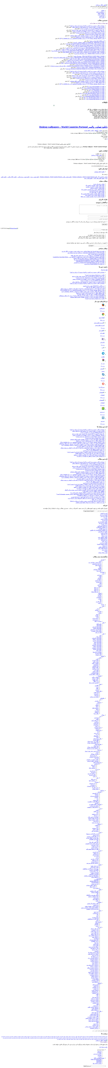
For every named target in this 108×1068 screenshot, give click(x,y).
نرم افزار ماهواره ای (94, 973)
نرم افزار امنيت (95, 847)
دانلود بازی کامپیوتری (49, 1037)
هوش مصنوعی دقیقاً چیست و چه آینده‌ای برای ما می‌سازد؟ (90, 32)
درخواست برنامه (100, 12)
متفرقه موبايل (98, 744)
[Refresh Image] (14, 228)
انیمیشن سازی (95, 990)
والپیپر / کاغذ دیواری (89, 130)
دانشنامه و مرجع (95, 796)
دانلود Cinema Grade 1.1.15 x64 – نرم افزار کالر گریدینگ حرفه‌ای (88, 258)
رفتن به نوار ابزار (103, 1047)
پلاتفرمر (100, 578)
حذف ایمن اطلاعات (94, 839)
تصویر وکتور (96, 661)
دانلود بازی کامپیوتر (102, 531)
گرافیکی (96, 712)
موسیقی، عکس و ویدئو (93, 761)
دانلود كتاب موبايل (97, 649)
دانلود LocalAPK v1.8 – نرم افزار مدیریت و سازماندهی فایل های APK (87, 255)
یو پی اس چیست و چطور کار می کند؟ (95, 287)
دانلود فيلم (99, 625)
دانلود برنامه (91, 1039)
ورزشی (100, 603)
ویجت (94, 776)
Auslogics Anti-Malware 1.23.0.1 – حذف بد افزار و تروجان (90, 67)
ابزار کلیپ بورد (95, 933)
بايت (100, 635)
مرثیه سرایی (95, 619)
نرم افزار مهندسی (94, 975)
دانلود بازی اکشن (27, 1036)
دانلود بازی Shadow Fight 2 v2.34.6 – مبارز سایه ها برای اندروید (89, 53)
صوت (103, 605)
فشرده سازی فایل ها (93, 952)
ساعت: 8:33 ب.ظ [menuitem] (97, 1063)
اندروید (97, 769)
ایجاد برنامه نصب (94, 867)
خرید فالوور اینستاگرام (101, 527)
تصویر (100, 130)
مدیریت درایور (95, 955)
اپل (98, 731)
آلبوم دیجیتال (95, 984)
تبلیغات (102, 10)
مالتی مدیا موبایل (97, 738)
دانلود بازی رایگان (78, 1037)
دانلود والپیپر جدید (88, 178)
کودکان (100, 593)
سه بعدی (96, 695)
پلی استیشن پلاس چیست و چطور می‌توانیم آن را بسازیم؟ (90, 456)
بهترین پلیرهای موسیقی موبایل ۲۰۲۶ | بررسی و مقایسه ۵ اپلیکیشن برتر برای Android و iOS (82, 38)
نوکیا (97, 737)
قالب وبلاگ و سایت (91, 885)
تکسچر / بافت (95, 663)
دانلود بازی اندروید (103, 523)
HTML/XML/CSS (94, 881)
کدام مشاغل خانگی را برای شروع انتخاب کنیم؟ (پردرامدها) (90, 37)
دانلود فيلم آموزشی (97, 626)
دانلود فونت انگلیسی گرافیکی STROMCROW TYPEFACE (90, 261)
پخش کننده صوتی (94, 1014)
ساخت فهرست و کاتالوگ (92, 895)
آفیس (97, 810)
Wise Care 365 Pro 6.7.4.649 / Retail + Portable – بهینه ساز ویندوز (88, 56)
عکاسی (100, 568)
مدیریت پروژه (95, 822)
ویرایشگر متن (95, 982)
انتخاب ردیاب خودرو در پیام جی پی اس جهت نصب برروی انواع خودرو (87, 497)
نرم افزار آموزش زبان (93, 958)
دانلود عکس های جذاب (98, 178)
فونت (100, 684)
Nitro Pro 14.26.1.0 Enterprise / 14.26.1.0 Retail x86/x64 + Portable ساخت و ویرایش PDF (82, 63)
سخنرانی (99, 611)
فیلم (103, 622)
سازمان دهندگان (95, 754)
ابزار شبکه (96, 853)
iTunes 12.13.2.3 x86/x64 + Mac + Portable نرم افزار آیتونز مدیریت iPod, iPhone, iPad (83, 52)
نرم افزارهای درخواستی (93, 807)
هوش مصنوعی (95, 980)
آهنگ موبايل (96, 740)
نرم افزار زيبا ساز (94, 966)
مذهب (97, 900)
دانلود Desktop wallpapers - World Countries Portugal (85, 177)
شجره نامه (96, 898)
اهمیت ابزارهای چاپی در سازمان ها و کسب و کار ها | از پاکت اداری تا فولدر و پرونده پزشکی (82, 288)
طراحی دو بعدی (95, 998)
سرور (97, 857)
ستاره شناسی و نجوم (93, 896)
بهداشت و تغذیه (95, 892)
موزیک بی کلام (98, 621)
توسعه (97, 705)
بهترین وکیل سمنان (102, 552)
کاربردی (97, 710)
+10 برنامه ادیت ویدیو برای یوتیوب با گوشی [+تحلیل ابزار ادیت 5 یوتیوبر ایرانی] (85, 452)
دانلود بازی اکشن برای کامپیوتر (18, 1036)
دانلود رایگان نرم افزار (96, 155)
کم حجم (100, 585)
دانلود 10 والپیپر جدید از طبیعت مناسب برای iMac (92, 196)
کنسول (100, 586)
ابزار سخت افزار (95, 931)
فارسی (97, 689)
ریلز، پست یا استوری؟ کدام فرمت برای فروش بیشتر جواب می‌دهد (88, 30)
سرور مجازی (104, 524)
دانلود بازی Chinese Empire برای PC (95, 89)
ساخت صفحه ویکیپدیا (102, 544)
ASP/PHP (96, 880)
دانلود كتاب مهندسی (97, 647)
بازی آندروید (73, 1036)
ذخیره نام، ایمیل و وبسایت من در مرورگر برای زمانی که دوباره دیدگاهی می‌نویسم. (86, 221)
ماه (104, 269)
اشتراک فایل (96, 854)
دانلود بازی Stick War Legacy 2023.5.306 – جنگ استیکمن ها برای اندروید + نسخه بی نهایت (83, 49)
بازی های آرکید (95, 720)
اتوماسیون (96, 938)
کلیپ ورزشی (98, 632)
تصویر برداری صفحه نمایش (92, 1018)
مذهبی (100, 612)
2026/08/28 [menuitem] (99, 1060)
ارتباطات (99, 824)
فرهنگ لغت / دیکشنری (93, 801)
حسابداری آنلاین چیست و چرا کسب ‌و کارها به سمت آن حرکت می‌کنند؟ (87, 25)
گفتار (97, 1022)
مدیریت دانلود (95, 860)
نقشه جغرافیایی (95, 673)
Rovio (97, 729)
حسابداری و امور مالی (93, 817)
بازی (91, 23)
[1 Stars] (105, 133)
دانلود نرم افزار (75, 1039)
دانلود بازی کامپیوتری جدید (41, 1037)
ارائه (97, 812)
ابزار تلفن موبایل (95, 928)
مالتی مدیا (99, 571)
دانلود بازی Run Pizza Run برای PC (95, 94)
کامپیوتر (97, 803)
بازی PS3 (96, 587)
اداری (100, 561)
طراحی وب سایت (94, 696)
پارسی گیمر (104, 541)
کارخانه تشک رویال (102, 548)
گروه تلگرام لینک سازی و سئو (97, 41)
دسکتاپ (100, 902)
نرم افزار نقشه (95, 976)
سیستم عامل (98, 565)
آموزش (102, 559)
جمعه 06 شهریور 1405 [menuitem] (99, 1058)
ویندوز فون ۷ (95, 787)
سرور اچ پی (104, 545)
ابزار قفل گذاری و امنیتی (93, 836)
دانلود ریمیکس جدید (102, 537)
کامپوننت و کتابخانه (94, 874)
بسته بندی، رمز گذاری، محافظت (91, 868)
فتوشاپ (100, 675)
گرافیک (96, 130)
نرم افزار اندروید (92, 773)
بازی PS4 (96, 589)
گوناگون (100, 594)
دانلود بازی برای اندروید (9, 1036)
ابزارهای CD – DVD (94, 935)
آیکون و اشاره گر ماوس (93, 903)
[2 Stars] (101, 133)
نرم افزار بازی (95, 962)
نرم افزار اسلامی (94, 961)
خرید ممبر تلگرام (103, 528)
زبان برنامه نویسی (94, 871)
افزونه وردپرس (103, 514)
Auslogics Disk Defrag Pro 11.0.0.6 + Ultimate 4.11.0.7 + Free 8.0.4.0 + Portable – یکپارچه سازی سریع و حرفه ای (77, 66)
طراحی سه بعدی (94, 1000)
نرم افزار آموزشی (94, 959)
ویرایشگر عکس (95, 1009)
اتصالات (97, 825)
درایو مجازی (96, 913)
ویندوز (97, 926)
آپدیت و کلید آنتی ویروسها (92, 833)
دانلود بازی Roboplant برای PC (96, 90)
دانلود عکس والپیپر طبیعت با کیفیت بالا (95, 185)
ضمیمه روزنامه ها (97, 652)
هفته (106, 269)
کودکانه (97, 610)
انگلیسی (97, 685)
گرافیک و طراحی (97, 569)
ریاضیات (96, 797)
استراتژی (99, 575)
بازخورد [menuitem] (100, 1056)
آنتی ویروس (96, 835)
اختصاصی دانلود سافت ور (95, 804)
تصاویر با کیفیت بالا (102, 177)
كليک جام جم (98, 653)
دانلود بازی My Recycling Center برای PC (94, 97)
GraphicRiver (91, 1036)
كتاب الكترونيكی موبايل (93, 747)
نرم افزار (99, 23)
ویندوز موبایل (95, 789)
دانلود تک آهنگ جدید (102, 538)
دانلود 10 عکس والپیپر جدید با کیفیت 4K (94, 195)
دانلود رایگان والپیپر (12, 177)
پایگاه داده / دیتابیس (94, 870)
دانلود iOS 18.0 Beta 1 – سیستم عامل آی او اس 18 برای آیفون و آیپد (88, 45)
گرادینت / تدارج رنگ (94, 682)
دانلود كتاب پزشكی (97, 639)
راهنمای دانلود (101, 13)
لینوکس (97, 923)
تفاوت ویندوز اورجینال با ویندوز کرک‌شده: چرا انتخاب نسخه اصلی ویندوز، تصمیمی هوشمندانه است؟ (80, 494)
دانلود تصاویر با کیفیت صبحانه (97, 188)
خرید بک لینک (104, 534)
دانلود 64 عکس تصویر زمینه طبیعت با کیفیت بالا (92, 189)
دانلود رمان (99, 636)
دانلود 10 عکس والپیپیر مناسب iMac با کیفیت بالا (92, 193)
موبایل (103, 23)
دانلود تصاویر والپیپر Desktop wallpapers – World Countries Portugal (73, 127)
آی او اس (96, 763)
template (103, 1036)
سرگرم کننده (98, 580)
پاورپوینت (96, 694)
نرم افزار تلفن (95, 963)
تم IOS (94, 766)
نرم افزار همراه (95, 977)
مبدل (97, 920)
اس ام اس (96, 745)
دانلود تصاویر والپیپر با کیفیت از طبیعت (95, 186)
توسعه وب (99, 878)
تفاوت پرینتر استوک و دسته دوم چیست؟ (94, 34)
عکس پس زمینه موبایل (93, 741)
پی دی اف (96, 815)
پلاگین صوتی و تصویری (93, 1016)
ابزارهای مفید (95, 937)
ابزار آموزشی (95, 793)
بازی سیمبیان (92, 783)
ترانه (100, 607)
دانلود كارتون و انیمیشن (96, 629)
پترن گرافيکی (95, 993)
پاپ (98, 608)
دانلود (64, 1036)
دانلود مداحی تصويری (96, 631)
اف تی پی (96, 856)
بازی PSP (96, 590)
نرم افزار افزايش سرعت (92, 863)
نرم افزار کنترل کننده (93, 972)
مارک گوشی (99, 730)
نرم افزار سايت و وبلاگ (93, 968)
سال (102, 269)
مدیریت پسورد (95, 846)
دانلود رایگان (87, 1039)
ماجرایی (100, 596)
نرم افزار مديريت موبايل (93, 748)
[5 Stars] (88, 133)
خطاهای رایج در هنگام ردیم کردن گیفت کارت (93, 491)
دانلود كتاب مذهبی (97, 646)
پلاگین (97, 994)
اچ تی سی (96, 733)
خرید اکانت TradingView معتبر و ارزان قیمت (93, 286)
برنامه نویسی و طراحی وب (95, 562)
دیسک (97, 706)
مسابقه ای (99, 597)
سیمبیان (97, 782)
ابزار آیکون (96, 986)
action (88, 1036)
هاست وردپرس (103, 542)
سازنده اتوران (95, 917)
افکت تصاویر (79, 1036)
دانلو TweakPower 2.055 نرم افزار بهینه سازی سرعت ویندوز (90, 64)
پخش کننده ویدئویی (94, 1015)
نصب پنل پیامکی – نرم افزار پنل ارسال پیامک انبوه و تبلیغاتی (90, 502)
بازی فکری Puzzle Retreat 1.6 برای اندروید (94, 264)
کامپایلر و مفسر (95, 873)
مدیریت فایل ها (95, 956)
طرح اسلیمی (95, 666)
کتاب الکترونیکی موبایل (93, 743)
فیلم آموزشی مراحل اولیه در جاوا (96, 254)
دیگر (97, 840)
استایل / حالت (95, 677)
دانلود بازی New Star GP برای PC (96, 92)
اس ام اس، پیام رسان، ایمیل (92, 751)
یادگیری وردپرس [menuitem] (97, 1053)
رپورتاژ (102, 604)
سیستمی (96, 951)
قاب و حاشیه (95, 668)
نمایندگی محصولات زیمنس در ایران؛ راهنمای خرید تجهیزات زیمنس (88, 31)
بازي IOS (93, 765)
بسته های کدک (95, 1012)
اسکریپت (102, 572)
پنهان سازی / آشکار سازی (92, 838)
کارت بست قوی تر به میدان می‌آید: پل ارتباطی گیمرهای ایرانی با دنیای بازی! (86, 498)
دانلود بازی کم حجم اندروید (15, 1037)
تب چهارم (94, 23)
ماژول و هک (93, 886)
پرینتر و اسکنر (95, 814)
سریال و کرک (95, 949)
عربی (97, 687)
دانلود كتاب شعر (98, 642)
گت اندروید (104, 520)
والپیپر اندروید (92, 775)
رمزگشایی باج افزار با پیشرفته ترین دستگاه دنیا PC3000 (91, 495)
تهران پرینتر (104, 549)
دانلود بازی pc (45, 1036)
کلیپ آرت (96, 670)
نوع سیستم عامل (97, 762)
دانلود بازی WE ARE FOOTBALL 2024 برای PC (92, 93)
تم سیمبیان (93, 784)
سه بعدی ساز (95, 997)
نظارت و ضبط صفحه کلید (92, 849)
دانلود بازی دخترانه (94, 1037)
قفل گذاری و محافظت (93, 919)
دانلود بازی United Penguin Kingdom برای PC (93, 88)
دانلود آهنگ (99, 624)
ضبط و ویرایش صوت (93, 1019)
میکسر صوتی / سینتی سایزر (92, 1026)
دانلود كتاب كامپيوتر (97, 645)
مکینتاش (102, 698)
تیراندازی (99, 579)
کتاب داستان (98, 654)
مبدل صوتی (96, 1023)
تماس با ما (101, 17)
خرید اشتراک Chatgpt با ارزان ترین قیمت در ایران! (92, 28)
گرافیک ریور (59, 1039)
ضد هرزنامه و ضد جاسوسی (92, 843)
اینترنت (100, 850)
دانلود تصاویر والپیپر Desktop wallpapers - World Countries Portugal (56, 177)
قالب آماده (99, 691)
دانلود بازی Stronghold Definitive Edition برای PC (92, 96)
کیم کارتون (101, 16)
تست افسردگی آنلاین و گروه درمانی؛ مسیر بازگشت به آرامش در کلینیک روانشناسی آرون (82, 291)
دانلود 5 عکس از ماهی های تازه (96, 192)
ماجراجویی (96, 723)
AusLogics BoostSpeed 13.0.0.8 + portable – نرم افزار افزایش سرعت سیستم (85, 60)
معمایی (100, 598)
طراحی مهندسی (95, 1001)
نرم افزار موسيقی (94, 1028)
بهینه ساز (96, 942)
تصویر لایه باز (95, 660)
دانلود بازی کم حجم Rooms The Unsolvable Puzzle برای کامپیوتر (89, 262)
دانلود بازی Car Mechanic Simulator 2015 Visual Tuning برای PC (89, 259)
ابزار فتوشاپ (95, 987)
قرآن (97, 617)
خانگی (100, 889)
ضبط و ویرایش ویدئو (94, 1021)
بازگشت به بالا (104, 1042)
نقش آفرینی (99, 601)
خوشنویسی (96, 664)
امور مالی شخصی (94, 891)
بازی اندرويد (93, 770)
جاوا (98, 777)
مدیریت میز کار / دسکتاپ (92, 909)
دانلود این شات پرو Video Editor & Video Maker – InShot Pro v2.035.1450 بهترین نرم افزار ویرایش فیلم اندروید (78, 50)
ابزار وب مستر (95, 884)
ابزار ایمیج (96, 912)
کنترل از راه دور (95, 859)
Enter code (104, 229)
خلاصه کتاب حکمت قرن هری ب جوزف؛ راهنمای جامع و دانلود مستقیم (87, 35)
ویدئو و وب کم (95, 831)
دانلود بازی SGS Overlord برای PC (95, 86)
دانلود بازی (61, 1036)
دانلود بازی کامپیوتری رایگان (32, 1037)
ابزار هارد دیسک (95, 934)
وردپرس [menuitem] (99, 1051)
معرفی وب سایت (94, 805)
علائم (97, 688)
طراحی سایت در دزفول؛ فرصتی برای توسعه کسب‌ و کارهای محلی (88, 27)
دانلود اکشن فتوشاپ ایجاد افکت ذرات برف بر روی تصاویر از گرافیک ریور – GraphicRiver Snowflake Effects (78, 257)
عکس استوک (95, 667)
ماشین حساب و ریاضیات (93, 759)
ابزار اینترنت (96, 852)
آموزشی (99, 791)
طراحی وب (96, 888)
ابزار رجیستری (95, 930)
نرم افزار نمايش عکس (93, 1007)
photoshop (100, 1036)
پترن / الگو (96, 681)
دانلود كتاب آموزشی (97, 638)
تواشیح (97, 615)
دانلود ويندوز (96, 945)
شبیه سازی (99, 582)
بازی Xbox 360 (95, 591)
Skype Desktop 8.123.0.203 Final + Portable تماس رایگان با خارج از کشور (86, 59)
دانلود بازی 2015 (56, 1036)
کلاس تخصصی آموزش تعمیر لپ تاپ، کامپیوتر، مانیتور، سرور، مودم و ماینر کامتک (84, 490)
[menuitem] (52, 1049)
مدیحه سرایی (95, 618)
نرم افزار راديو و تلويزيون (92, 965)
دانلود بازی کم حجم (24, 1037)
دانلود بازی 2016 (50, 1036)
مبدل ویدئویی (95, 1025)
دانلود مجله (99, 650)
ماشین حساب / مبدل (93, 819)
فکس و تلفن (96, 829)
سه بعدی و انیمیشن (97, 564)
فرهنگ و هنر (96, 899)
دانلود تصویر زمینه (34, 177)
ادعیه (97, 614)
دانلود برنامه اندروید (102, 521)
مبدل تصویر (96, 1005)
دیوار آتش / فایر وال (94, 842)
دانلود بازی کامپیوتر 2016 (58, 1037)
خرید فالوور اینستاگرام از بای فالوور (98, 530)
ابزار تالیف (96, 811)
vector (106, 1036)
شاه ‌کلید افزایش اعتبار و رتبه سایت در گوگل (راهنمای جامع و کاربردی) (87, 492)
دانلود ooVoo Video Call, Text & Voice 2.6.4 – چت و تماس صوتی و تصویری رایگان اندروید (83, 251)
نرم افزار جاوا (92, 780)
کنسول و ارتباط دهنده (93, 954)
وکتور (62, 1039)
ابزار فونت (96, 989)
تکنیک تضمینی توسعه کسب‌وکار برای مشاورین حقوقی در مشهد (89, 454)
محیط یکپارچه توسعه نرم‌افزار (91, 875)
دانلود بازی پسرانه (72, 1037)
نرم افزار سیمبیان (91, 786)
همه (106, 23)
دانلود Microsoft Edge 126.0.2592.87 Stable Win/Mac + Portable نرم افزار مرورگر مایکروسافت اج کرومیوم (78, 57)
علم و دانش (96, 800)
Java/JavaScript (95, 882)
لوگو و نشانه (96, 671)
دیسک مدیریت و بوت (94, 947)
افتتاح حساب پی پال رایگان (97, 499)
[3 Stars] (96, 133)
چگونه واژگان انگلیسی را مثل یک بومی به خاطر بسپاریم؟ (90, 294)
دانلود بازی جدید (100, 1037)
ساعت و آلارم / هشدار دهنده (92, 906)
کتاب (103, 633)
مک (101, 600)
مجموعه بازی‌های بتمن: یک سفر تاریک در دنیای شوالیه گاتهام (89, 453)
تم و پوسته (96, 905)
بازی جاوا (93, 779)
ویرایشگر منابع (95, 877)
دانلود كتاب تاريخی (97, 640)
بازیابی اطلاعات (95, 941)
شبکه (100, 566)
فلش (100, 583)
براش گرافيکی (95, 991)
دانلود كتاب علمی (97, 643)
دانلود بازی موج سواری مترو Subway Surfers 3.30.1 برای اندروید (89, 46)
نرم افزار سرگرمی (94, 969)
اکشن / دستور (95, 678)
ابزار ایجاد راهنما (95, 866)
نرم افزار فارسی (94, 970)
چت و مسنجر (95, 828)
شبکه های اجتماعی (94, 757)
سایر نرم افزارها (95, 948)
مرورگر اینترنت (95, 861)
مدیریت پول (93, 755)
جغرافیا (97, 794)
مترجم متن (96, 821)
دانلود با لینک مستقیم (99, 171)
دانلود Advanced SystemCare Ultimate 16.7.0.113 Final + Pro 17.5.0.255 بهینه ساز (85, 43)
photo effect (96, 1036)
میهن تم (105, 517)
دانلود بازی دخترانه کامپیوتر (86, 1037)
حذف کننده (96, 944)
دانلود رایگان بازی (82, 1039)
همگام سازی (95, 979)
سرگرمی (96, 722)
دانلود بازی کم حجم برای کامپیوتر (99, 1039)
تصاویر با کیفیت (68, 1036)
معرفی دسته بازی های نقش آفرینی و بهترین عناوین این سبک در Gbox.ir (87, 501)
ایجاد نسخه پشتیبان (94, 940)
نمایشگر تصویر (95, 1008)
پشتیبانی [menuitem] (99, 1055)
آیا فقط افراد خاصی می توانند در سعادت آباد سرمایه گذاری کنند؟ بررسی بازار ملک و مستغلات (81, 295)
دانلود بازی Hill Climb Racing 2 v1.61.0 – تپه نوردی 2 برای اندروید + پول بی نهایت (85, 48)
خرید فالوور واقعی (102, 547)
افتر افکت (96, 692)
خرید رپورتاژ (104, 535)
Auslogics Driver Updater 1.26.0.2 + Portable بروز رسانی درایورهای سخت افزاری (85, 61)
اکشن (100, 576)
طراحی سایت (101, 14)
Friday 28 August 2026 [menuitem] (96, 1059)
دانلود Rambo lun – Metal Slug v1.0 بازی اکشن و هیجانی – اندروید (88, 42)
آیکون (97, 659)
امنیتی (97, 752)
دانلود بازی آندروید (39, 1036)
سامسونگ (96, 736)
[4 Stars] (92, 133)
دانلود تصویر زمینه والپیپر (24, 177)
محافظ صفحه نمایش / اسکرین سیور (90, 907)
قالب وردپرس (104, 516)
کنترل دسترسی (95, 845)
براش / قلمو (96, 680)
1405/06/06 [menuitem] (99, 1062)
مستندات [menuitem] (99, 1052)
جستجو (89, 1066)
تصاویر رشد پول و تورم (98, 184)
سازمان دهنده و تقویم (93, 818)
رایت (97, 916)
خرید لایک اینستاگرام (102, 526)
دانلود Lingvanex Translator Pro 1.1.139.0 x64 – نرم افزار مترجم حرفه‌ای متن (86, 252)
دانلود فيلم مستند (97, 628)
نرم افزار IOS (92, 768)
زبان (97, 798)
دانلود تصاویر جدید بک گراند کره (96, 191)
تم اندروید (93, 772)
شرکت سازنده (98, 727)
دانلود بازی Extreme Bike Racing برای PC (94, 99)
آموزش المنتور (103, 513)
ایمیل (97, 826)
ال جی (97, 734)
